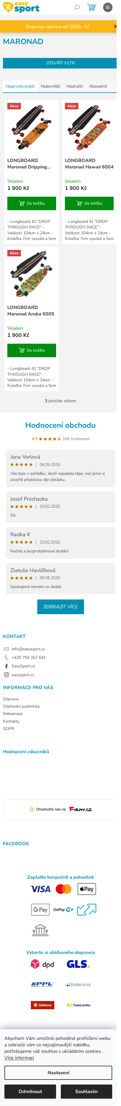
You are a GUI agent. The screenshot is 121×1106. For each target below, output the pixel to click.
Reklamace (12, 713)
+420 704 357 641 (29, 657)
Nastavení (58, 1073)
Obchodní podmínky (21, 706)
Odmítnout (30, 1091)
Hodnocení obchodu (60, 425)
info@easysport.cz (28, 649)
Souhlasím (86, 1091)
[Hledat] (77, 7)
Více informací (19, 1058)
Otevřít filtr (60, 63)
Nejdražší (74, 86)
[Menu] (108, 7)
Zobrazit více (60, 607)
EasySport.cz (23, 666)
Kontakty (11, 721)
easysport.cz (23, 675)
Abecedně (98, 86)
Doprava (10, 699)
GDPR (8, 728)
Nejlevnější (50, 86)
